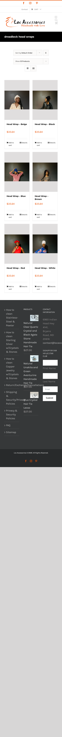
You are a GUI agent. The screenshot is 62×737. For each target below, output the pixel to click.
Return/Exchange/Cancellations (12, 385)
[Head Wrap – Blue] (16, 172)
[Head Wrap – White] (45, 244)
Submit (49, 398)
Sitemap (11, 432)
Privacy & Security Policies (11, 414)
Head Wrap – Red (16, 268)
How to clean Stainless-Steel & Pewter (12, 317)
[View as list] (33, 68)
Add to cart (11, 144)
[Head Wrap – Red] (16, 244)
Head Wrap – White (45, 268)
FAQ (8, 425)
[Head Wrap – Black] (45, 100)
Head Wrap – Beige (17, 124)
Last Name (49, 381)
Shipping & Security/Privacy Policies (12, 397)
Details (24, 143)
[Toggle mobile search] (56, 20)
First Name (49, 368)
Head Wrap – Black (45, 124)
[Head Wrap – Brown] (45, 172)
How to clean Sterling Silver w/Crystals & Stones (12, 342)
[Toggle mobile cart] (56, 23)
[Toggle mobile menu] (56, 17)
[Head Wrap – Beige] (16, 100)
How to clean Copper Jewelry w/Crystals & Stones (12, 368)
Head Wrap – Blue (16, 196)
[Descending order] (46, 53)
